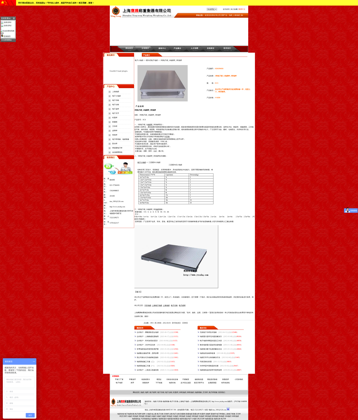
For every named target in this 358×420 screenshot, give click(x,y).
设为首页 (226, 9)
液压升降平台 (199, 383)
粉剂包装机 (225, 383)
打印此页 (176, 323)
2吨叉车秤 (201, 419)
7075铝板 (159, 383)
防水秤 (114, 144)
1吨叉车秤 (123, 416)
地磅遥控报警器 (173, 419)
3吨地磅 (141, 416)
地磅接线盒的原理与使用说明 (211, 370)
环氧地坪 (132, 379)
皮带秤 (114, 131)
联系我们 (221, 392)
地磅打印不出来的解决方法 (210, 357)
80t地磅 (221, 416)
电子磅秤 (153, 392)
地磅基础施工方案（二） (146, 362)
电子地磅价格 (129, 414)
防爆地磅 (189, 414)
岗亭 (132, 383)
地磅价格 (172, 383)
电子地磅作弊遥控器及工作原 (211, 341)
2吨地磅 (148, 416)
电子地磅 (119, 383)
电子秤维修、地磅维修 (120, 139)
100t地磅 (228, 416)
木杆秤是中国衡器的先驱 (209, 366)
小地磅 (179, 165)
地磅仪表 (217, 419)
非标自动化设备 (172, 379)
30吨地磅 (194, 416)
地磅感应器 (209, 419)
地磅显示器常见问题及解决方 (211, 336)
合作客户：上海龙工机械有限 (148, 370)
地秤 (147, 392)
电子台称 (115, 105)
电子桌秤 (115, 109)
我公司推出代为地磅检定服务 (148, 357)
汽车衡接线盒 (146, 419)
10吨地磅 (181, 416)
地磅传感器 (183, 419)
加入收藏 (234, 9)
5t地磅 (163, 416)
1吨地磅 (135, 416)
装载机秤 (225, 379)
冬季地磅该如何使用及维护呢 (148, 349)
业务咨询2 (7, 26)
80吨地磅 (190, 392)
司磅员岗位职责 (206, 362)
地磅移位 (154, 419)
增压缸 (159, 379)
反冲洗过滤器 (186, 383)
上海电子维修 (230, 414)
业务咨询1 (7, 22)
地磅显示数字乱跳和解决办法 (211, 349)
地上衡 (153, 414)
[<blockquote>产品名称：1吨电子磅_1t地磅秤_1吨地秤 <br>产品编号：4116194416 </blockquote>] (162, 101)
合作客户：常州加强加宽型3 (147, 341)
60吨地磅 (182, 392)
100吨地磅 (235, 416)
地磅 (142, 392)
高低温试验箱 (212, 379)
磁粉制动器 (199, 379)
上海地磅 (115, 92)
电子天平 (115, 113)
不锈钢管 (185, 379)
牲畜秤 (114, 118)
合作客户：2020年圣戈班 (146, 345)
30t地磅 (188, 416)
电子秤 (223, 419)
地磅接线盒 (136, 419)
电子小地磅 (116, 96)
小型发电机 (239, 379)
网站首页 (136, 392)
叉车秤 (114, 126)
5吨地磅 (169, 416)
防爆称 (114, 122)
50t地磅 (201, 416)
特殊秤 (114, 135)
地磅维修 (198, 392)
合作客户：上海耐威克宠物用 (148, 336)
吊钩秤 (166, 414)
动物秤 (207, 414)
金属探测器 (212, 383)
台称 (171, 414)
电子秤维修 (213, 392)
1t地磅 (129, 416)
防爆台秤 (196, 414)
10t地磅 (175, 416)
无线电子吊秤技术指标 (208, 332)
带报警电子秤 (117, 148)
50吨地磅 (207, 416)
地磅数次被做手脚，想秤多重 (148, 353)
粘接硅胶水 (146, 379)
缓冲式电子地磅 (152, 60)
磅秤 (143, 414)
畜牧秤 (213, 414)
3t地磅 (158, 416)
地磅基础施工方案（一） (146, 366)
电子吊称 (115, 100)
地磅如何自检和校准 (207, 353)
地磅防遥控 (162, 419)
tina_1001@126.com (116, 201)
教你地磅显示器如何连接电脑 (211, 345)
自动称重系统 (117, 152)
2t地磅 (153, 416)
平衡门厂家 (119, 379)
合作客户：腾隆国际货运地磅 (148, 332)
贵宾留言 (7, 36)
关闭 (185, 323)
